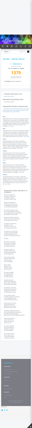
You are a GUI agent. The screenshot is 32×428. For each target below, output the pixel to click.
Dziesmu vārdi (7, 373)
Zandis (8, 96)
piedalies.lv (8, 363)
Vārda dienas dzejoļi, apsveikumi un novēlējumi (15, 191)
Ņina (8, 108)
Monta (11, 111)
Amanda (16, 110)
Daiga (27, 108)
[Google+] (7, 409)
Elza (19, 110)
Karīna (4, 110)
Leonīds (22, 110)
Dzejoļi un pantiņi (8, 369)
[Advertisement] (16, 17)
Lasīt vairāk (11, 126)
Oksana (14, 108)
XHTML (5, 380)
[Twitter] (2, 409)
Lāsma (12, 96)
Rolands (21, 108)
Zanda (5, 96)
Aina (25, 108)
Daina (17, 108)
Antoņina (8, 110)
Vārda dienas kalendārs (16, 66)
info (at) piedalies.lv (8, 388)
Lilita (14, 111)
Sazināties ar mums (8, 395)
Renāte (7, 111)
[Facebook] (5, 409)
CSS (5, 382)
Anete (12, 110)
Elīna (5, 108)
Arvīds (4, 111)
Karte (5, 397)
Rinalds (17, 111)
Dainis (10, 108)
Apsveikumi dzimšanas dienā (10, 371)
